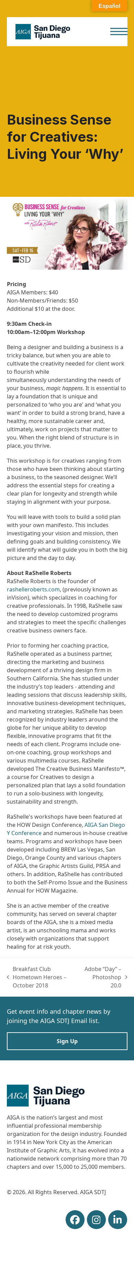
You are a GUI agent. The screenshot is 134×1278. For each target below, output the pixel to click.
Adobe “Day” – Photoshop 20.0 (102, 977)
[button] (118, 31)
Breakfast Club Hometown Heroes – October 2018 (37, 977)
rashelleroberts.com (33, 589)
